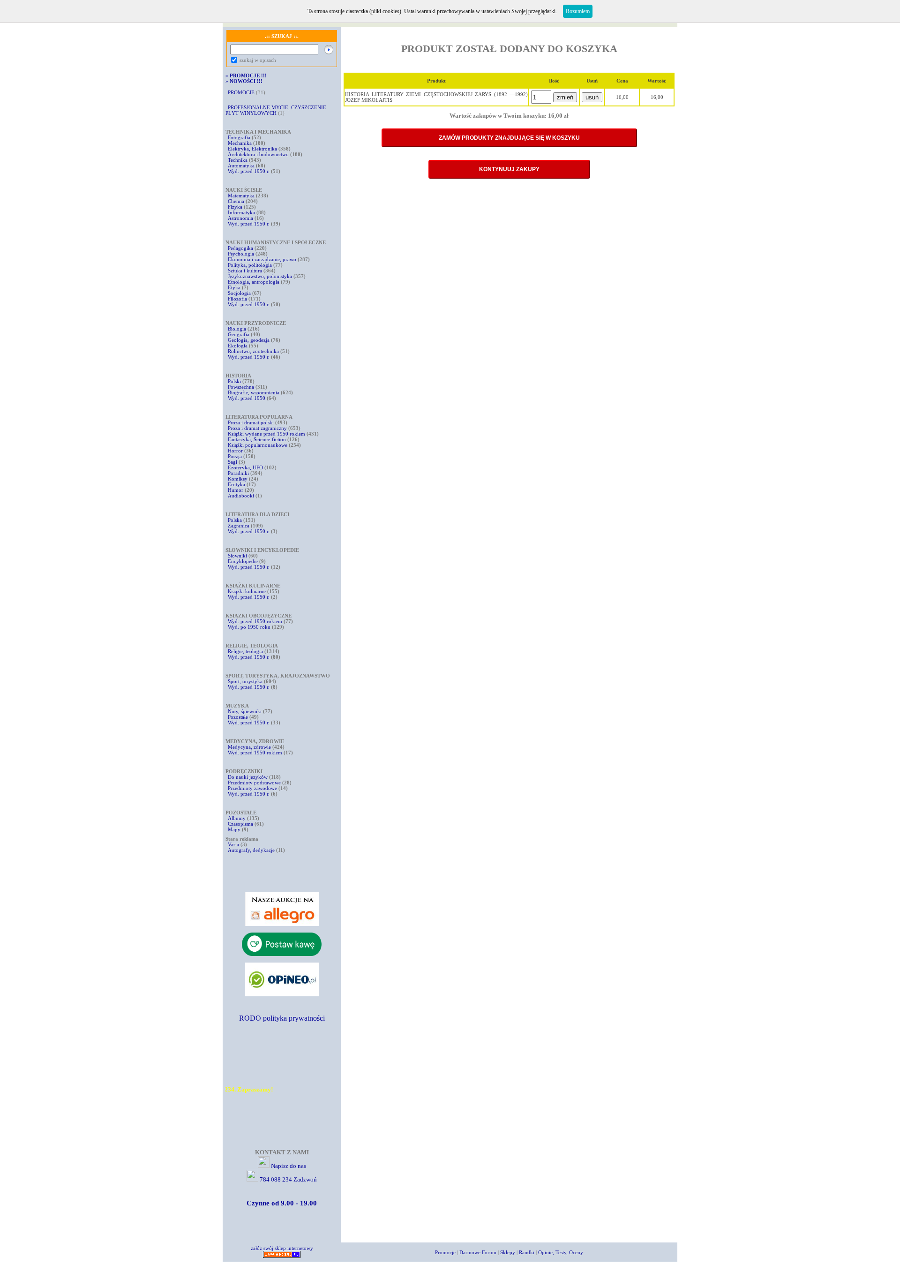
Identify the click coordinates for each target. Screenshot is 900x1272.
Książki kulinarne (247, 591)
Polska (235, 520)
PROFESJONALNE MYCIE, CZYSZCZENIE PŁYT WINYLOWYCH (275, 110)
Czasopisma (240, 824)
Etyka (234, 287)
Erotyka (236, 484)
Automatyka (242, 165)
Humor (235, 490)
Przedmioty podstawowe (254, 782)
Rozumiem (578, 11)
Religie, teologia (245, 651)
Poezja (235, 456)
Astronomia (240, 218)
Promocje (445, 1252)
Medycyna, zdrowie (249, 747)
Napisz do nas (288, 1165)
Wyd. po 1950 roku (249, 627)
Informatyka (241, 212)
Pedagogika (240, 248)
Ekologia (238, 345)
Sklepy (507, 1252)
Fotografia (239, 137)
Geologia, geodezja (249, 340)
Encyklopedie (243, 561)
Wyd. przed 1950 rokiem (255, 621)
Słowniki (237, 555)
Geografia (238, 334)
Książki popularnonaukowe (257, 445)
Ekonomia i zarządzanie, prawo (262, 259)
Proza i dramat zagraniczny (257, 428)
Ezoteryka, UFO (245, 467)
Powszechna (241, 387)
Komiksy (238, 479)
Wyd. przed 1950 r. (249, 171)
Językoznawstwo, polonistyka (260, 276)
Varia (233, 844)
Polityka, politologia (250, 265)
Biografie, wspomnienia (253, 392)
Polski (234, 381)
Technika (238, 160)
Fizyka (235, 207)
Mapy (234, 829)
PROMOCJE (241, 92)
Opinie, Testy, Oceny (560, 1252)
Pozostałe (238, 717)
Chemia (236, 201)
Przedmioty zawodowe (252, 788)
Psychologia (241, 253)
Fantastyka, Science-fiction (257, 439)
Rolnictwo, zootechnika (253, 351)
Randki (526, 1252)
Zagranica (238, 525)
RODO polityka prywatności (282, 1018)
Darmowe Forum (477, 1252)
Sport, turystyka (245, 681)
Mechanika (240, 143)
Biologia (237, 328)
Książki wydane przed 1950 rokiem (267, 434)
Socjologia (239, 293)
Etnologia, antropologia (253, 282)
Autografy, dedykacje (251, 850)
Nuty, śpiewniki (245, 711)
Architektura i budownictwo (258, 154)
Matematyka (241, 195)
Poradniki (238, 473)
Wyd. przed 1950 (246, 398)
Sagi (233, 462)
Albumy (237, 818)
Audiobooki (241, 495)
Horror (235, 450)
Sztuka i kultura (245, 270)
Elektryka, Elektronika (252, 148)
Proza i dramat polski (251, 422)
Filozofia (237, 298)
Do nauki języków (248, 777)
